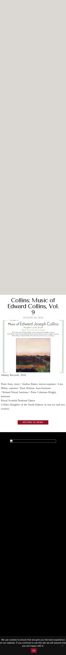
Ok (33, 650)
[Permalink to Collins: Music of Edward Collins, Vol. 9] (33, 370)
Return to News (33, 422)
